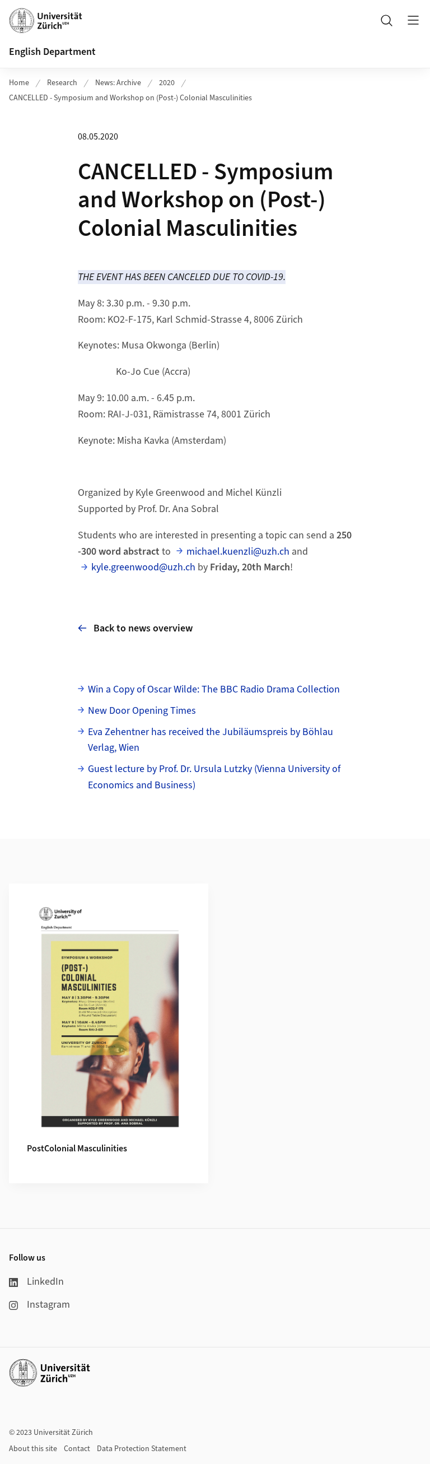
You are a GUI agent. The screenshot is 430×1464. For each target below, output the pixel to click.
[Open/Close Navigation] (413, 20)
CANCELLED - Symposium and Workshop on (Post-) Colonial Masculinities (130, 98)
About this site (33, 1448)
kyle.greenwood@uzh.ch (143, 567)
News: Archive (118, 83)
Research (62, 83)
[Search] (386, 20)
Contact (77, 1448)
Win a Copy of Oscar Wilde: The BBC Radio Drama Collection (214, 689)
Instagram (48, 1305)
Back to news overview (143, 628)
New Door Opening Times (142, 711)
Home (19, 83)
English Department (52, 52)
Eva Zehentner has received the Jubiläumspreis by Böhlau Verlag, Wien (210, 740)
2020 (167, 83)
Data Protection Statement (141, 1448)
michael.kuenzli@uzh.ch (237, 552)
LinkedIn (45, 1282)
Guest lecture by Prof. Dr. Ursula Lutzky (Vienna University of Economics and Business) (214, 777)
